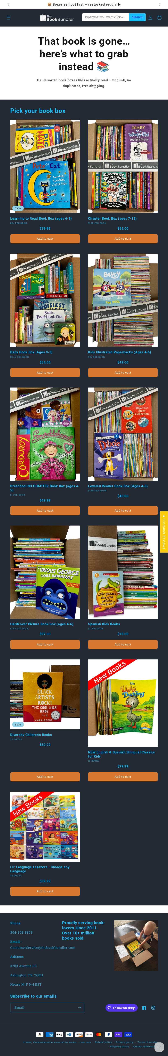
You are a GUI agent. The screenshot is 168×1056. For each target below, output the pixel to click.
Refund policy (103, 1042)
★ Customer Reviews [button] (164, 532)
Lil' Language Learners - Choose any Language (39, 869)
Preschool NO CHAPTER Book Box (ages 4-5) (44, 488)
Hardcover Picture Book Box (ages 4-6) (42, 624)
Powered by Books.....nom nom (72, 1042)
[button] (8, 17)
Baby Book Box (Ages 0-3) (31, 352)
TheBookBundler (43, 1042)
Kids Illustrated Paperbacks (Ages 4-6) (119, 352)
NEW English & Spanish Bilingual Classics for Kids (121, 754)
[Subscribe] (79, 1007)
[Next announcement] (159, 4)
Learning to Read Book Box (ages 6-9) (41, 218)
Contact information (145, 1046)
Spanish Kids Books (104, 624)
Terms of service (147, 1042)
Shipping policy (119, 1046)
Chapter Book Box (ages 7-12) (112, 218)
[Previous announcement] (8, 4)
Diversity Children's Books (31, 735)
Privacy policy (124, 1042)
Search (137, 17)
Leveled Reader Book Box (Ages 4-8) (118, 486)
